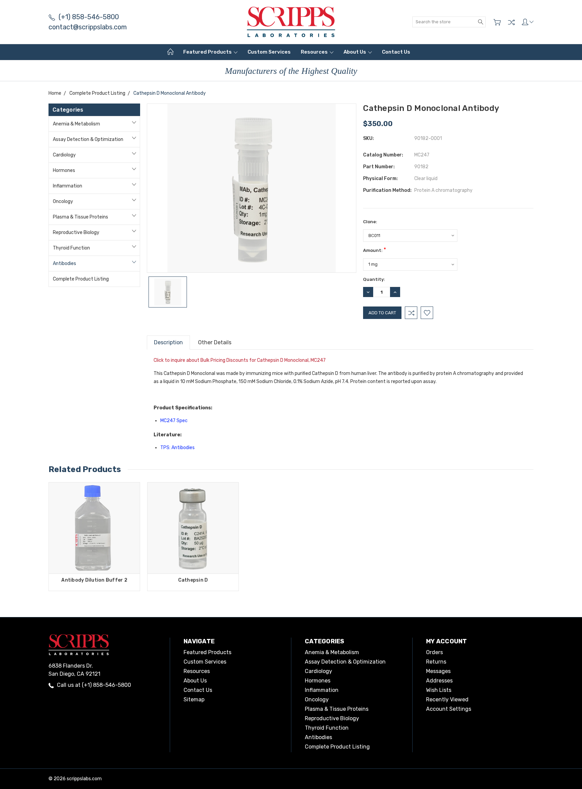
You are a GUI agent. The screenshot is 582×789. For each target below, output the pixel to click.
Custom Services (269, 52)
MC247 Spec (174, 420)
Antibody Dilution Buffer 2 (94, 580)
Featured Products (208, 52)
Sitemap (194, 699)
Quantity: (374, 279)
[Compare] (511, 22)
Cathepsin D (193, 580)
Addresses (439, 680)
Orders (434, 652)
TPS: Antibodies (177, 447)
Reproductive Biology (76, 232)
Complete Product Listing (81, 279)
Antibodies (64, 263)
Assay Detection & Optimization (88, 139)
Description (168, 342)
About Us (355, 52)
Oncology (63, 201)
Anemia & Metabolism (76, 124)
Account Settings (448, 709)
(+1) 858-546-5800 (89, 17)
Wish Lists (438, 690)
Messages (438, 671)
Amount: (374, 249)
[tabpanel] (94, 536)
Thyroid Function (71, 248)
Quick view (94, 546)
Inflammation (67, 186)
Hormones (64, 170)
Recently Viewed (447, 699)
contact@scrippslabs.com (87, 27)
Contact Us (396, 52)
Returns (436, 662)
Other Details (214, 342)
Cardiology (64, 155)
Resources (315, 52)
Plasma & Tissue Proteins (80, 217)
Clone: (370, 221)
